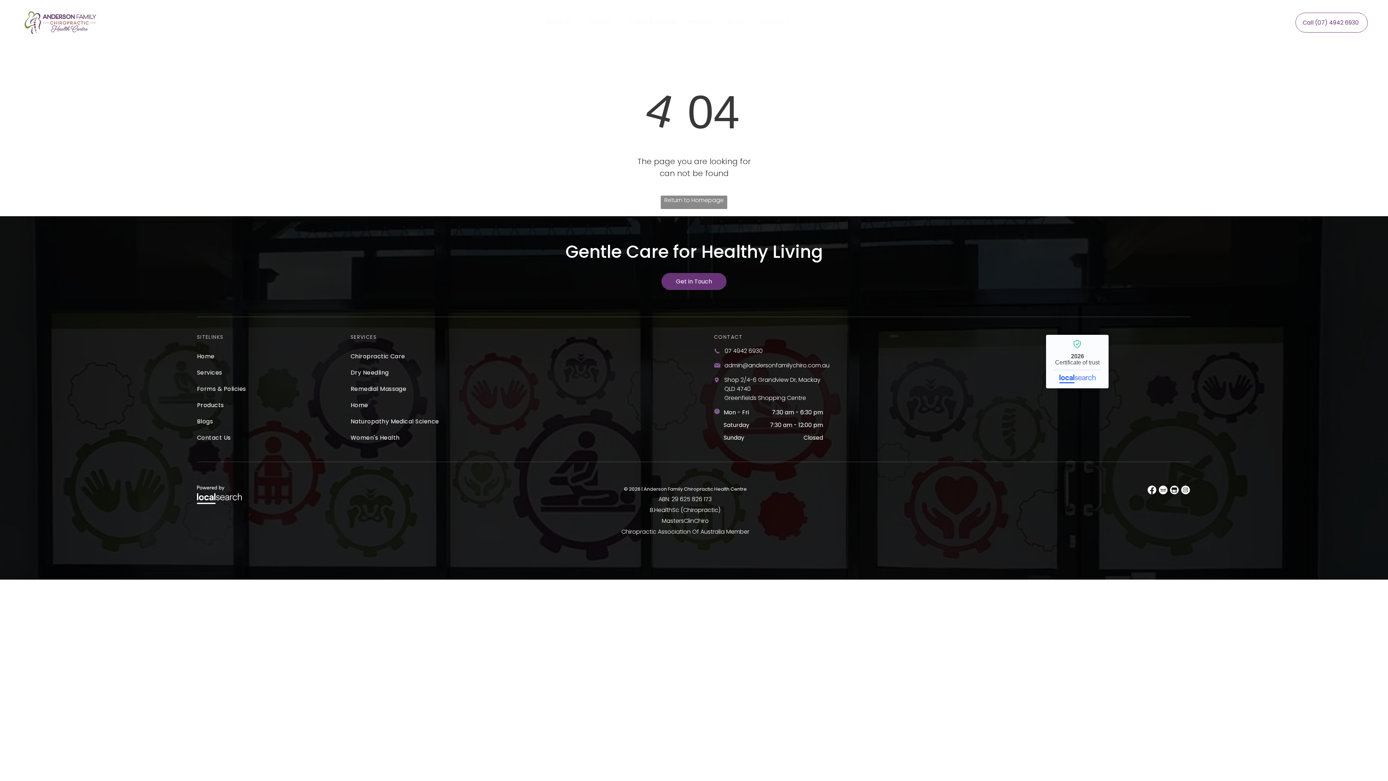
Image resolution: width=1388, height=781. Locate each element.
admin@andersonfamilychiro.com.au (777, 365)
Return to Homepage (694, 200)
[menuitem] (562, 22)
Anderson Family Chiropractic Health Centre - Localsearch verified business (1077, 361)
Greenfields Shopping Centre (765, 398)
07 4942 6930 (744, 351)
